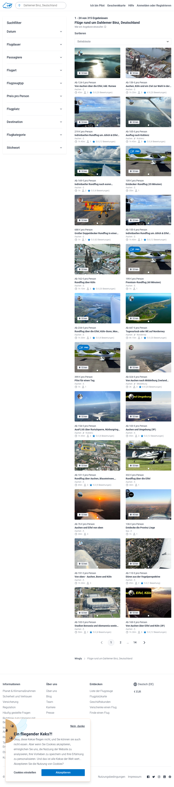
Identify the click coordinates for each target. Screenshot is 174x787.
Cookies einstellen (25, 772)
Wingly (78, 658)
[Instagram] (159, 776)
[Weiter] (144, 642)
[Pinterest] (170, 776)
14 (134, 642)
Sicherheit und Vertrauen (17, 696)
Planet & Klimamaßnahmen (19, 691)
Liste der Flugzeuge (101, 691)
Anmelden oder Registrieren (154, 5)
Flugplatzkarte (98, 696)
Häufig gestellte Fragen (16, 712)
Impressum (134, 776)
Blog (49, 696)
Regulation (9, 707)
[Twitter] (153, 776)
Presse (50, 712)
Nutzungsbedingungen (111, 776)
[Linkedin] (164, 776)
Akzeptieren (63, 772)
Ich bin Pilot (97, 5)
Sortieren (80, 33)
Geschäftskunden (100, 701)
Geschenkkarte (116, 5)
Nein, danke (77, 726)
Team (49, 701)
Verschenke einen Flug (103, 707)
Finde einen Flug (99, 712)
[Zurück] (101, 642)
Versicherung (10, 701)
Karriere (50, 707)
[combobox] (40, 5)
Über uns (51, 691)
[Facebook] (148, 776)
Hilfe (131, 5)
